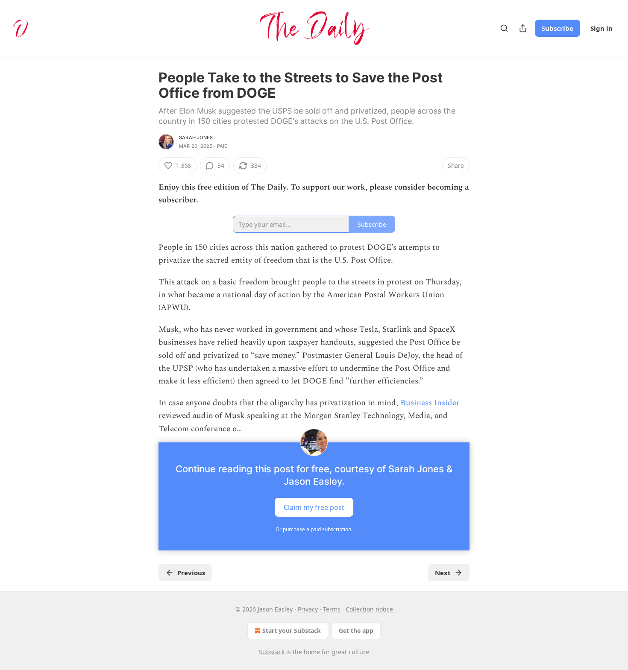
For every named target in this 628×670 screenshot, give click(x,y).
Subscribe (557, 28)
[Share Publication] (522, 28)
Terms (331, 609)
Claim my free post (314, 507)
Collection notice (369, 609)
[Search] (504, 28)
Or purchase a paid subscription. (314, 529)
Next (443, 572)
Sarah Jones (196, 137)
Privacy (308, 609)
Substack (272, 652)
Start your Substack (291, 630)
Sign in (601, 28)
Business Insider (430, 403)
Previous (191, 572)
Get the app (356, 630)
